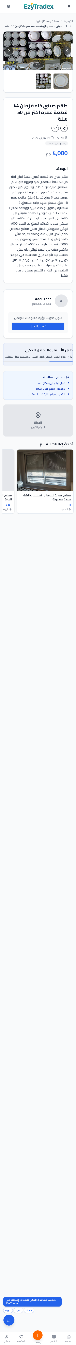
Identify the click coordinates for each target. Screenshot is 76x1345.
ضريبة (8, 1310)
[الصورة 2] (61, 81)
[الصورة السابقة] (67, 51)
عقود (18, 1310)
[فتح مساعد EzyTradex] (9, 1320)
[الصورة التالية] (9, 51)
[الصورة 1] (43, 81)
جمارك (29, 1310)
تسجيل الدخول (38, 326)
